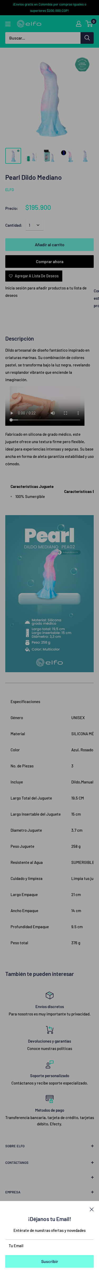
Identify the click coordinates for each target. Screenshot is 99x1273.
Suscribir (49, 1261)
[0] (89, 24)
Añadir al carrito (49, 244)
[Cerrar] (92, 1209)
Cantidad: (13, 225)
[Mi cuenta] (78, 24)
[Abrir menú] (8, 24)
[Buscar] (87, 38)
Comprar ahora (49, 261)
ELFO (9, 189)
